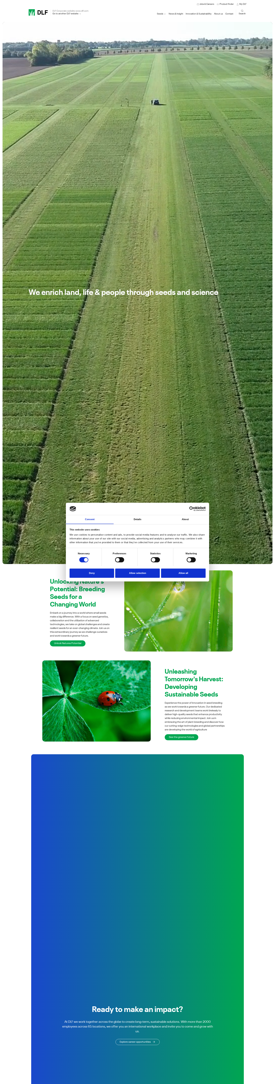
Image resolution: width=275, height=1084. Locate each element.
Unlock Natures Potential (67, 643)
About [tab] (185, 519)
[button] (198, 14)
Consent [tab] (90, 519)
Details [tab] (137, 519)
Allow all (183, 573)
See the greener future (181, 737)
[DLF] (38, 12)
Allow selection (137, 573)
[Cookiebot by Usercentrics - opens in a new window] (192, 508)
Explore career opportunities (135, 1042)
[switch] (119, 559)
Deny (92, 573)
